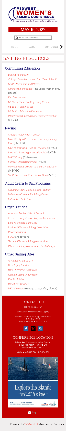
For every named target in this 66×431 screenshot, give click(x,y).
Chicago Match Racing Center (24, 134)
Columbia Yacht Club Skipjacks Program (29, 189)
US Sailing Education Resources (25, 111)
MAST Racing (15, 157)
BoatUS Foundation (18, 74)
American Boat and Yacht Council (26, 213)
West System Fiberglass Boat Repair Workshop (32, 116)
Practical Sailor (16, 279)
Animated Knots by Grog (21, 260)
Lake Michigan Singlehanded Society (27, 152)
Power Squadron (17, 232)
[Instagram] (40, 328)
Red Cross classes (18, 97)
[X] (33, 328)
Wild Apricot (31, 424)
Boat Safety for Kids (18, 265)
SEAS (11, 236)
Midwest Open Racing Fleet (23, 161)
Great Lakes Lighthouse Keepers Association (31, 218)
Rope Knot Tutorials (18, 284)
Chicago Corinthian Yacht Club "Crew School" (32, 79)
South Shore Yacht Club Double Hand (28, 175)
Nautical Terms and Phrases (23, 274)
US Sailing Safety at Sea (21, 106)
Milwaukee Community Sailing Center (28, 194)
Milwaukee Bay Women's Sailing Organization (32, 166)
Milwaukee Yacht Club (20, 199)
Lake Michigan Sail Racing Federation (28, 148)
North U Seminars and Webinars (25, 84)
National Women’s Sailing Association (28, 227)
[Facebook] (26, 328)
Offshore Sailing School (20, 88)
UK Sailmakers (16, 288)
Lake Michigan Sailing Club (22, 222)
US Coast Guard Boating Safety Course (28, 102)
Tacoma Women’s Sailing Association (28, 241)
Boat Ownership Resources (22, 269)
